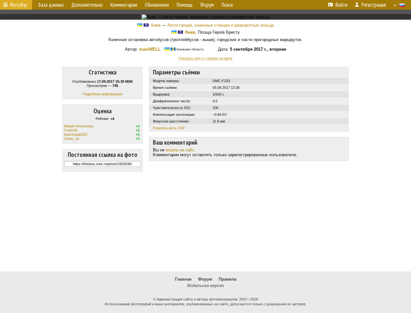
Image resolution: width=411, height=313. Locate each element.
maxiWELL (150, 49)
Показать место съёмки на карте (205, 58)
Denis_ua (71, 138)
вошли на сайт (180, 150)
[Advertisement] (205, 221)
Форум (205, 279)
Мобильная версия (205, 285)
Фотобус (18, 4)
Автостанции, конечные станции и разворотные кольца (220, 25)
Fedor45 (70, 130)
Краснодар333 (75, 134)
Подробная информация (102, 94)
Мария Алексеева (78, 126)
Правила (227, 279)
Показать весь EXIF (169, 128)
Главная (183, 279)
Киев (156, 25)
